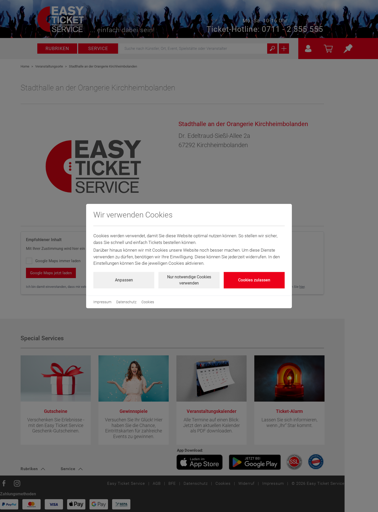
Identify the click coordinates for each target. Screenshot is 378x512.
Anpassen (124, 280)
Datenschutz (126, 302)
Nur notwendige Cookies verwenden (189, 280)
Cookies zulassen (254, 280)
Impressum (102, 302)
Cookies (147, 302)
